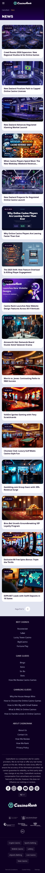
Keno (22, 667)
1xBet (22, 633)
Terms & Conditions (11, 869)
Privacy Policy (22, 747)
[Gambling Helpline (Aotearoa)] (23, 824)
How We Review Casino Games (22, 680)
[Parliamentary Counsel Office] (29, 818)
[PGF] (9, 824)
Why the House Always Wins (22, 696)
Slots (22, 675)
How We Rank (22, 743)
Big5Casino (23, 641)
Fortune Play (22, 646)
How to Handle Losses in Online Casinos (22, 713)
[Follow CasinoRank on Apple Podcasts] (37, 788)
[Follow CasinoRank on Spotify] (31, 788)
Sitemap (37, 869)
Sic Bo (22, 671)
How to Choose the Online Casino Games (22, 700)
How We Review (22, 739)
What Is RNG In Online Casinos (22, 709)
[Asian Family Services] (35, 824)
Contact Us (22, 734)
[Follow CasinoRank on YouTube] (25, 788)
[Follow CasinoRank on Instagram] (14, 788)
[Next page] (27, 609)
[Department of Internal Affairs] (13, 818)
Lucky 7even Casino (22, 637)
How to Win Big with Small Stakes (22, 705)
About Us (22, 730)
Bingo (22, 662)
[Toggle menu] (3, 3)
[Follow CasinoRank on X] (19, 788)
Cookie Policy (26, 869)
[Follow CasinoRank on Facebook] (8, 788)
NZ (21, 795)
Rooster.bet (22, 628)
